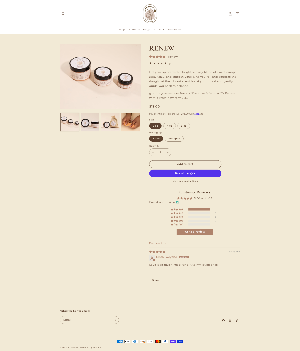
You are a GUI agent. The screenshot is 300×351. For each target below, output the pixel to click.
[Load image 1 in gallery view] (70, 122)
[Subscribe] (115, 320)
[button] (63, 13)
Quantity (154, 146)
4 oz (169, 125)
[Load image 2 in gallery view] (90, 122)
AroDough (73, 347)
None (156, 138)
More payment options (185, 181)
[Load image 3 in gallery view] (110, 122)
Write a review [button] (194, 231)
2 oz (155, 125)
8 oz (184, 125)
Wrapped (174, 138)
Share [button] (156, 280)
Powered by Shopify (90, 347)
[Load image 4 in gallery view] (130, 122)
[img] (157, 251)
